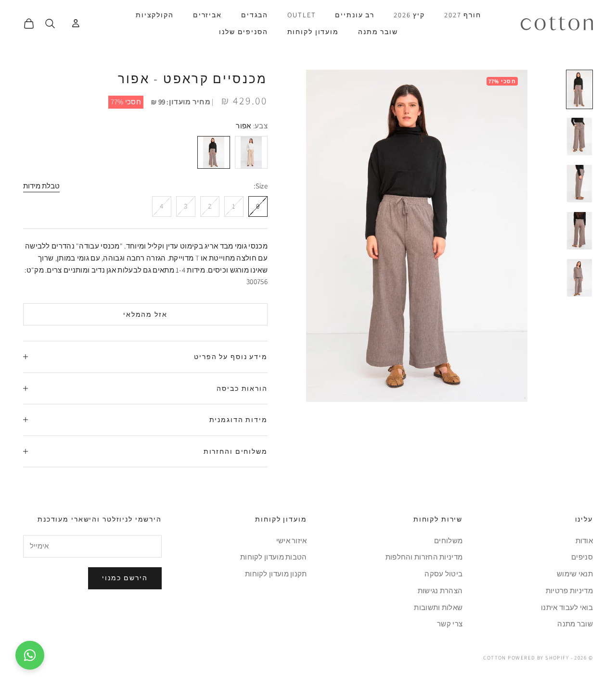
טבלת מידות (41, 185)
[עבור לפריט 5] (579, 278)
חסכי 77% (126, 101)
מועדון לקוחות (313, 31)
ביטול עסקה (443, 573)
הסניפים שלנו (243, 31)
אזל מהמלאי (145, 314)
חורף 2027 (462, 14)
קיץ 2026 (409, 14)
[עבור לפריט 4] (579, 230)
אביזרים (207, 14)
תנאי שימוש (575, 573)
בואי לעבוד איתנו (567, 607)
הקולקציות (155, 14)
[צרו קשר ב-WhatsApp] (29, 655)
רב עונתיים (354, 14)
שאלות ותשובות (438, 607)
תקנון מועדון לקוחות (276, 573)
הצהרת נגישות (440, 590)
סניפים (582, 556)
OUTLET (301, 14)
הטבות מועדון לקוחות (273, 556)
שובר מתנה (378, 31)
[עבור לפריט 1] (579, 89)
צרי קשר (449, 623)
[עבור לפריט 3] (579, 183)
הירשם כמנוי (125, 577)
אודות (584, 540)
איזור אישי (291, 540)
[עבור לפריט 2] (579, 136)
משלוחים (448, 540)
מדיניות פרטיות (569, 590)
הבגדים (254, 14)
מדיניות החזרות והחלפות (424, 556)
